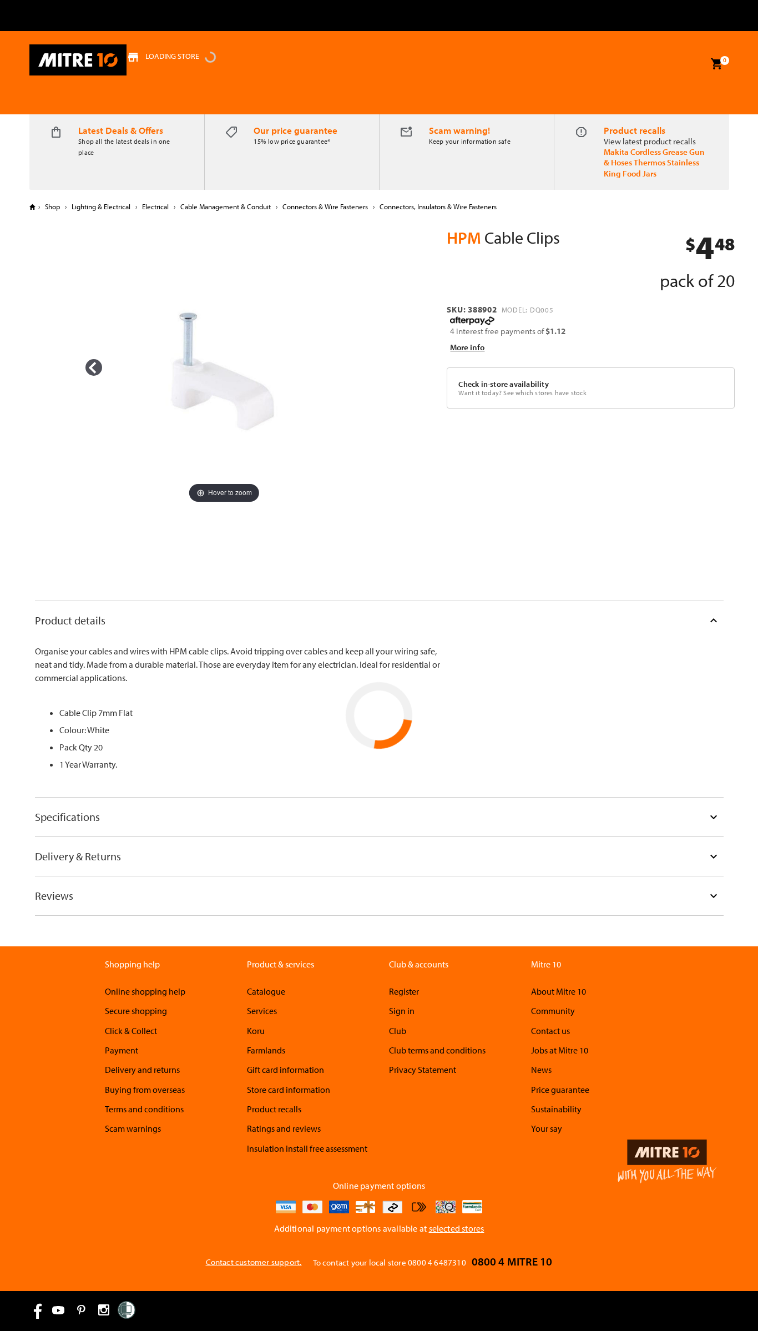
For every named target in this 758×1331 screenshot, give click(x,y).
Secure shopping (136, 1010)
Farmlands (266, 1050)
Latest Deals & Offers (120, 130)
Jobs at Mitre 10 (559, 1050)
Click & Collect (131, 1030)
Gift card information (285, 1069)
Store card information (288, 1089)
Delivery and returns (142, 1069)
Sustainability (556, 1109)
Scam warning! (459, 130)
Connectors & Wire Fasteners (325, 206)
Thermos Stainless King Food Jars (651, 167)
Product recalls (634, 130)
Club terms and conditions (437, 1050)
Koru (256, 1030)
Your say (546, 1128)
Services (262, 1010)
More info (467, 347)
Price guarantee (560, 1089)
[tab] (379, 620)
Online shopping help (145, 991)
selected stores (456, 1228)
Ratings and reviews (284, 1128)
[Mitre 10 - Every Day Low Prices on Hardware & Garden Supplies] (78, 59)
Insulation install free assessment (307, 1148)
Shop (52, 206)
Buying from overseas (145, 1089)
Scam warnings (133, 1128)
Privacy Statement (422, 1069)
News (541, 1069)
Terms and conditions (144, 1109)
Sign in (402, 1010)
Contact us (550, 1030)
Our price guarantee (295, 130)
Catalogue (266, 991)
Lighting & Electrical (101, 206)
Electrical (155, 206)
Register (404, 991)
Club (397, 1030)
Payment (121, 1050)
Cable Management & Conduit (225, 206)
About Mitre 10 (558, 991)
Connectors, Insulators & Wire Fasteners (437, 206)
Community (553, 1010)
